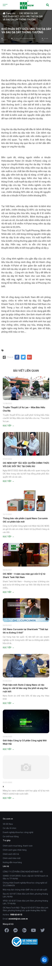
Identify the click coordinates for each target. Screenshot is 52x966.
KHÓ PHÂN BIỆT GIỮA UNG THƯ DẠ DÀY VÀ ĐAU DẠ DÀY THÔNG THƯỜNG (23, 18)
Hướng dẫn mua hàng (12, 862)
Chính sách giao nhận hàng (14, 850)
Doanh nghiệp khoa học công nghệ (18, 832)
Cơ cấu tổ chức (9, 828)
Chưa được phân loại (28, 38)
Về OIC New (8, 824)
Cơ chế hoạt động (11, 836)
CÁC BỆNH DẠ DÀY (28, 13)
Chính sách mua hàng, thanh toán (18, 846)
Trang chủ (10, 13)
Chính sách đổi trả (11, 854)
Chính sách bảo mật (12, 858)
